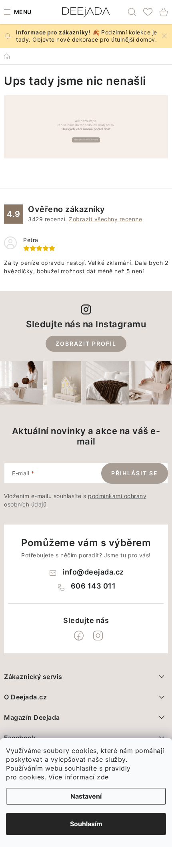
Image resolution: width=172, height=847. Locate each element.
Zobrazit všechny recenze (105, 219)
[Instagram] (98, 636)
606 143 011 (93, 586)
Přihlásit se (134, 473)
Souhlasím (86, 824)
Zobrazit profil (86, 343)
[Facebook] (79, 636)
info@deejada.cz (93, 572)
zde (103, 777)
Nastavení (86, 796)
